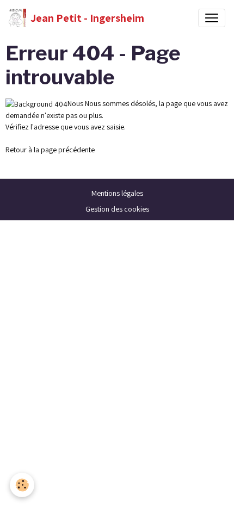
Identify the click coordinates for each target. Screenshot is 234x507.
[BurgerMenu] (211, 18)
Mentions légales (117, 193)
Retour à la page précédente (50, 149)
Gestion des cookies (117, 209)
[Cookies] (22, 485)
